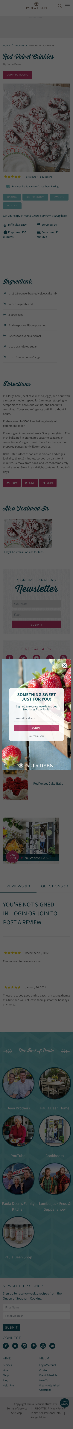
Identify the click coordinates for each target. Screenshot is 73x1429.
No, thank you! (36, 736)
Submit (37, 727)
